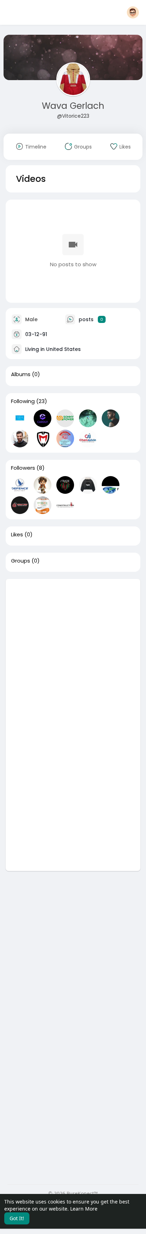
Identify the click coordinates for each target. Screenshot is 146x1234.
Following (23, 401)
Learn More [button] (83, 1208)
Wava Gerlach (73, 106)
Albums (20, 374)
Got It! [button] (17, 1218)
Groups (20, 561)
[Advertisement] (73, 652)
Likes (17, 534)
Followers (23, 468)
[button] (133, 12)
